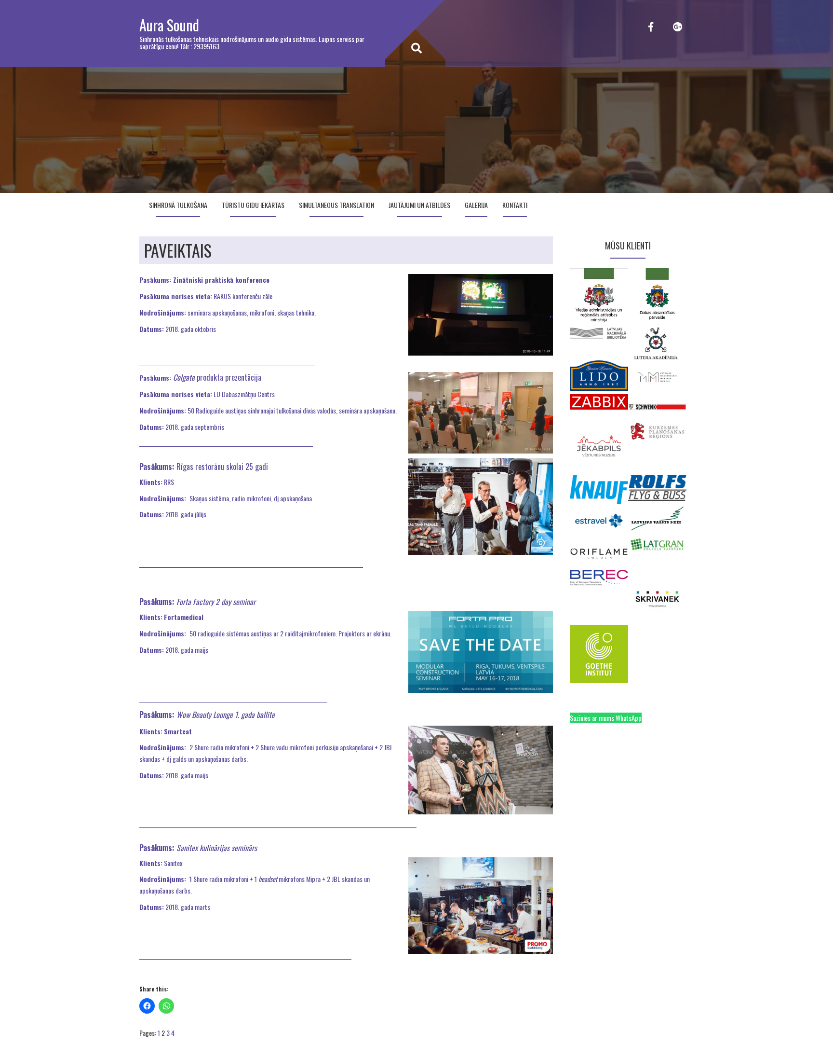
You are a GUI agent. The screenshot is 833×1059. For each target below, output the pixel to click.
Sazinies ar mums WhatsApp (606, 718)
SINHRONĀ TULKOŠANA (178, 205)
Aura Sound (169, 25)
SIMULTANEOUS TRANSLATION (336, 205)
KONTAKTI (514, 205)
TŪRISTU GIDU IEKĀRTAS (253, 205)
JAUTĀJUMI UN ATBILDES (419, 205)
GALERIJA (476, 205)
